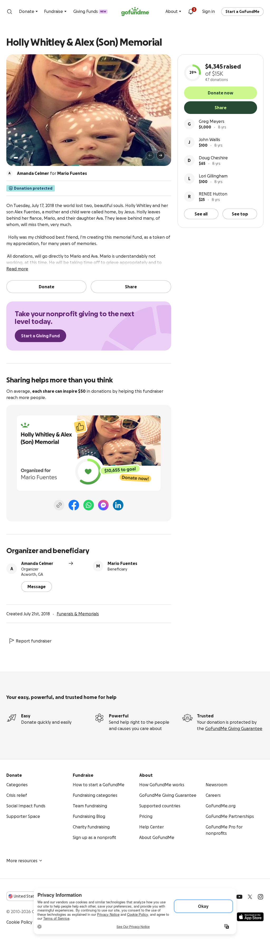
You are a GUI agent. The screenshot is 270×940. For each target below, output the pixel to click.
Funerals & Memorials (78, 613)
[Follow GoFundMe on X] (250, 896)
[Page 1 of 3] (16, 158)
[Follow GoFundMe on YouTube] (239, 896)
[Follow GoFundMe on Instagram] (260, 896)
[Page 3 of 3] (24, 158)
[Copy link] (59, 505)
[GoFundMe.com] (135, 11)
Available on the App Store (250, 916)
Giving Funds (89, 11)
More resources (21, 860)
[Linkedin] (118, 505)
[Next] (160, 155)
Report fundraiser (33, 641)
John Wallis (209, 139)
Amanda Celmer (37, 563)
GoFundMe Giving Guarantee (233, 728)
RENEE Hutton (213, 193)
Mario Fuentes (122, 563)
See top (240, 214)
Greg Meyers (211, 121)
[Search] (9, 11)
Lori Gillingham (213, 176)
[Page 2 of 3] (21, 158)
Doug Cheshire (213, 157)
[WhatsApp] (88, 505)
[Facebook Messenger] (103, 505)
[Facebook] (74, 505)
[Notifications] (190, 11)
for (52, 173)
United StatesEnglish (34, 896)
